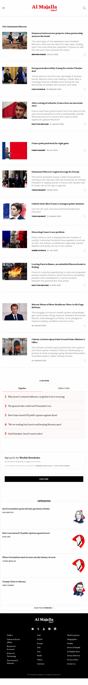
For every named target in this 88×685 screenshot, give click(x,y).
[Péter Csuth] (14, 211)
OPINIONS (44, 501)
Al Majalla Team (73, 651)
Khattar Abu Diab (40, 124)
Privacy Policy (72, 659)
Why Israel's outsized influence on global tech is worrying (36, 396)
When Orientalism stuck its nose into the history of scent (28, 557)
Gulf (38, 635)
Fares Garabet (38, 150)
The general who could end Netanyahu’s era (29, 405)
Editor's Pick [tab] (64, 388)
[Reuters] (14, 179)
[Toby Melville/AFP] (14, 110)
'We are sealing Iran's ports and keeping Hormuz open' (35, 424)
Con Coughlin (38, 89)
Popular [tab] (22, 388)
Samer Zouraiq (39, 250)
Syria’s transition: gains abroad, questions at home (26, 508)
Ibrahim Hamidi (39, 54)
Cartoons (40, 663)
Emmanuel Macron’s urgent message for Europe (55, 171)
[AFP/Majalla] (14, 239)
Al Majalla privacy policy (43, 466)
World (39, 655)
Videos (39, 659)
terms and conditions (62, 466)
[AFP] (14, 271)
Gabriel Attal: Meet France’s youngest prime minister (58, 203)
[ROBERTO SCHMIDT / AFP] (14, 75)
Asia (38, 651)
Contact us (71, 663)
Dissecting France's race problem (48, 232)
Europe (40, 643)
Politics (10, 635)
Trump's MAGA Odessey (14, 581)
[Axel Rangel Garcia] (14, 40)
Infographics (72, 639)
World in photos (73, 635)
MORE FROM (43, 608)
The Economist (39, 190)
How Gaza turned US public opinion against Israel (32, 415)
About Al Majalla (73, 647)
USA (39, 647)
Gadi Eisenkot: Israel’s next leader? (25, 433)
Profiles (70, 643)
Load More (44, 381)
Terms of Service (73, 655)
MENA (40, 639)
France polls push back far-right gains (50, 143)
